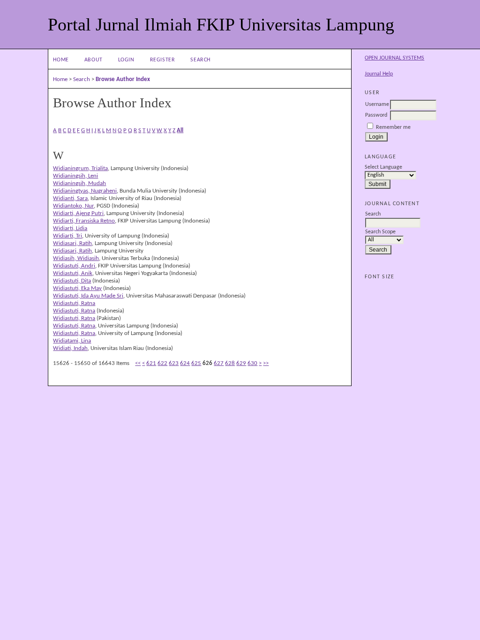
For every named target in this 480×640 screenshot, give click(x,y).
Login (126, 60)
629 (241, 363)
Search (200, 60)
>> (266, 363)
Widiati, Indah (70, 348)
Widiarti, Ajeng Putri (78, 213)
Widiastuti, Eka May (77, 288)
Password (376, 115)
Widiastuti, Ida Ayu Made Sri (88, 296)
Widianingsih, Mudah (79, 183)
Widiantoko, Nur (73, 206)
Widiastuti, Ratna (74, 303)
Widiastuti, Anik (72, 273)
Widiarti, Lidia (70, 228)
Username (377, 104)
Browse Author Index (123, 79)
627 (219, 363)
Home (61, 60)
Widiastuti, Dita (72, 281)
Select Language (383, 167)
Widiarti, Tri (67, 236)
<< (138, 363)
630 (252, 363)
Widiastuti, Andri (74, 266)
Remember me (393, 127)
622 (162, 363)
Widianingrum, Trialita (80, 168)
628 (230, 363)
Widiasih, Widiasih (76, 258)
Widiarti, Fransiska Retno (84, 221)
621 (151, 363)
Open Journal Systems (394, 58)
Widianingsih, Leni (75, 176)
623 (174, 363)
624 (185, 363)
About (93, 60)
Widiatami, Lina (72, 341)
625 (196, 363)
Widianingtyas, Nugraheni (85, 191)
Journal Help (379, 74)
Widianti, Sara (70, 198)
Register (162, 60)
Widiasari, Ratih (72, 243)
